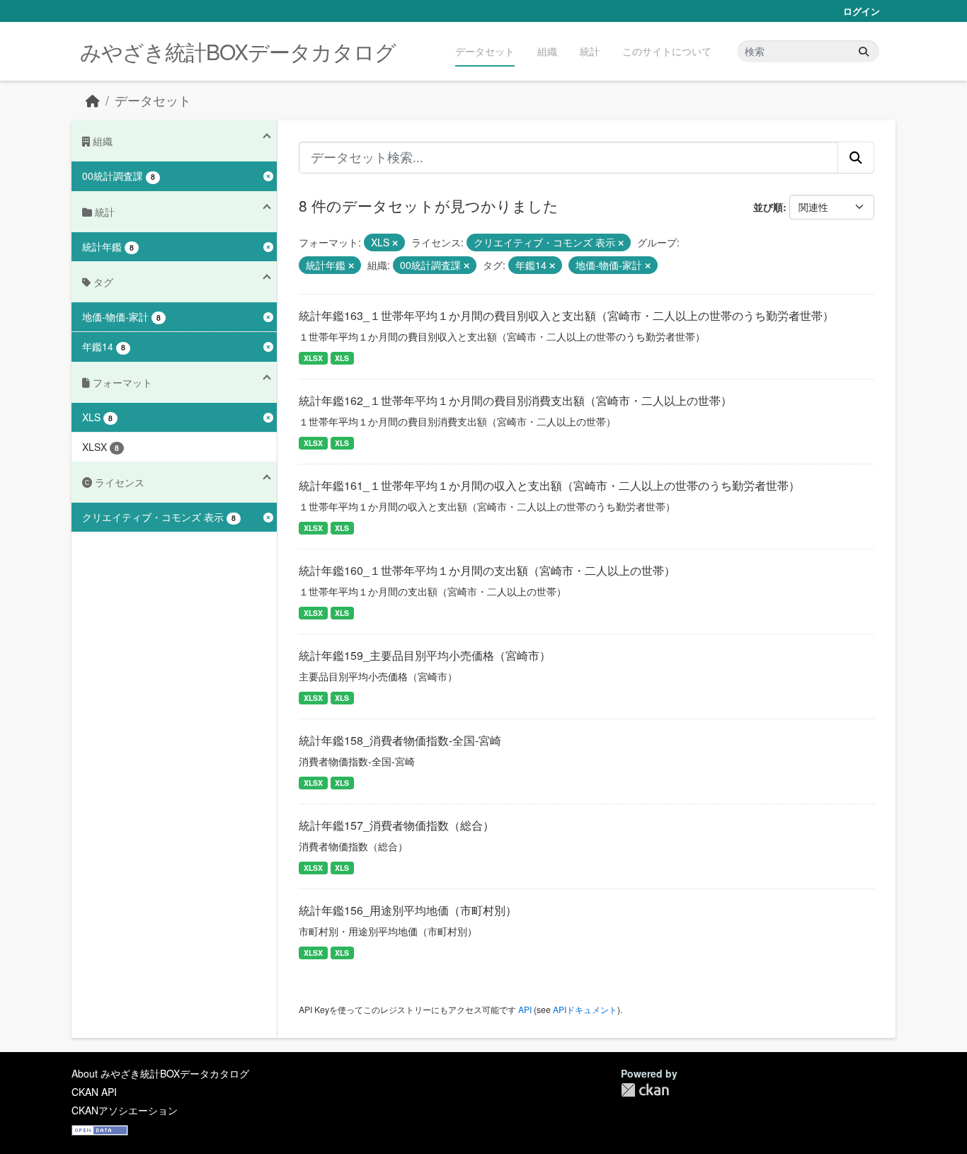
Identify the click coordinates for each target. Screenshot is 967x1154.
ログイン (861, 11)
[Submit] (863, 51)
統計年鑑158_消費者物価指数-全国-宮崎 (400, 740)
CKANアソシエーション (124, 1110)
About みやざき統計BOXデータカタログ (160, 1073)
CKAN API (94, 1092)
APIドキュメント (585, 1009)
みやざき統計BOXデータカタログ (238, 51)
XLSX (313, 358)
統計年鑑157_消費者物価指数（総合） (396, 825)
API (525, 1009)
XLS (342, 358)
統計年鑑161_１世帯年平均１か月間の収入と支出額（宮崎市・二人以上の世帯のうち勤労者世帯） (549, 485)
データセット (485, 51)
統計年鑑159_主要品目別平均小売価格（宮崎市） (425, 655)
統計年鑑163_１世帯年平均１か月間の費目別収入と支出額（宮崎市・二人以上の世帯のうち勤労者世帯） (566, 315)
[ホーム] (93, 100)
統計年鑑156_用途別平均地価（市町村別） (408, 910)
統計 (590, 51)
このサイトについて (666, 51)
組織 (547, 51)
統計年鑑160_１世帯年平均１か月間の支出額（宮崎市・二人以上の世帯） (487, 570)
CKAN (645, 1089)
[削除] (395, 242)
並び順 (768, 207)
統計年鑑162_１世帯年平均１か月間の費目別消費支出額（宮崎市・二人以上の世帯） (515, 400)
